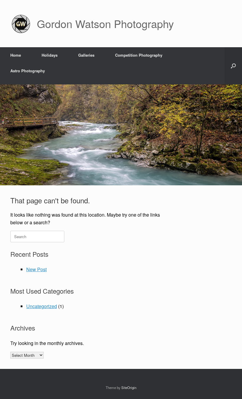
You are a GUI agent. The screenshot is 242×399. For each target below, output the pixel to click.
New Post (36, 269)
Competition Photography (138, 55)
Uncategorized (41, 306)
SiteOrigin (128, 387)
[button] (233, 65)
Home (15, 55)
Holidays (50, 55)
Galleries (86, 55)
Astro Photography (27, 70)
